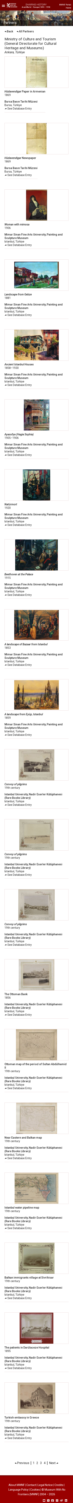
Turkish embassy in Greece (21, 1417)
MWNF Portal (65, 5)
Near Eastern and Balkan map (23, 1137)
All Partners (26, 31)
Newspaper (20, 158)
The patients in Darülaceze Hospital (26, 1347)
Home (68, 8)
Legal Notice (45, 1485)
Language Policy (18, 1489)
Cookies (35, 1489)
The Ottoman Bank (15, 994)
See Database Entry (19, 108)
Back (10, 31)
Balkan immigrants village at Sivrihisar (29, 1277)
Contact (31, 1485)
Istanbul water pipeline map (21, 1207)
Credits (59, 1485)
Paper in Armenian (24, 91)
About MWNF (17, 1485)
